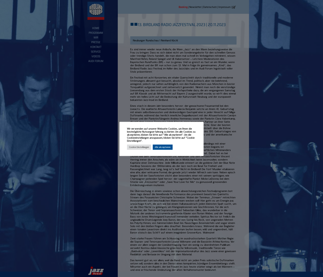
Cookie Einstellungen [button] (139, 147)
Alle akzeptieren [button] (163, 147)
